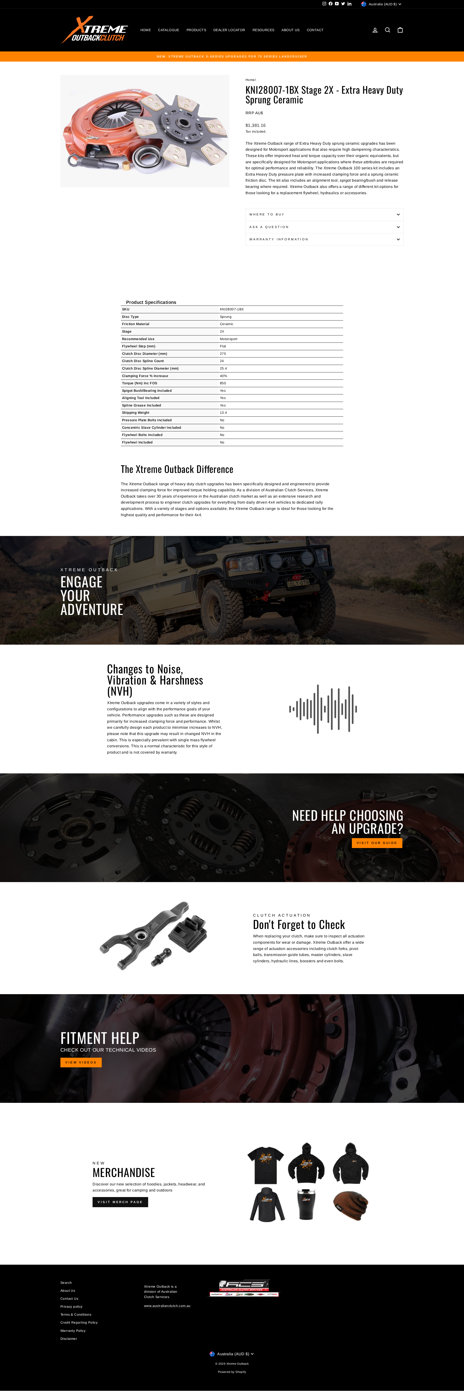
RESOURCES (264, 30)
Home (250, 80)
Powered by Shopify (232, 1372)
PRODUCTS (196, 30)
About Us (67, 1290)
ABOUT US (290, 30)
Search (66, 1282)
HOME (145, 30)
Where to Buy (267, 214)
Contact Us (69, 1298)
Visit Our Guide (377, 843)
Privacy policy (71, 1306)
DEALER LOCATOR (229, 30)
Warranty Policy (73, 1331)
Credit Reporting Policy (79, 1322)
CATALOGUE (168, 30)
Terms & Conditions (75, 1314)
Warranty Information (279, 239)
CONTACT (315, 30)
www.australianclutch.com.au (167, 1306)
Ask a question (269, 227)
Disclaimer (68, 1339)
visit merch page (120, 1202)
